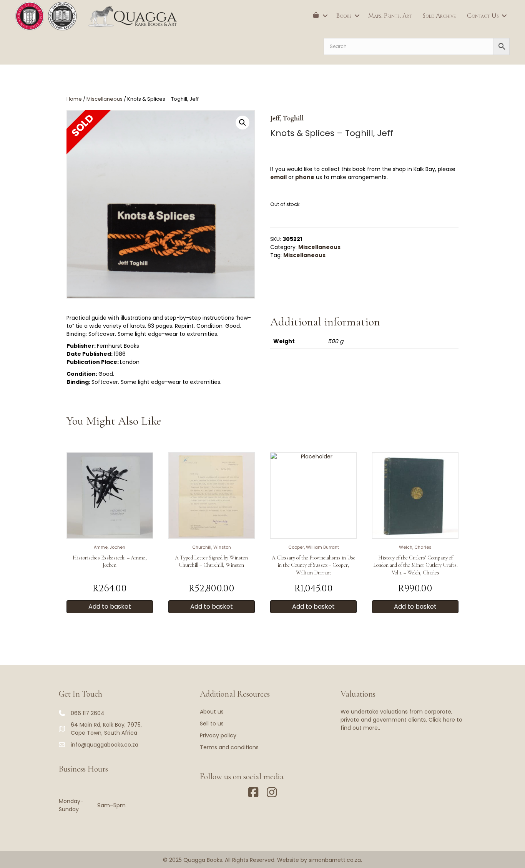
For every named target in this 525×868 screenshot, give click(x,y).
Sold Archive (439, 16)
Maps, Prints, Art (390, 16)
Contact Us (483, 16)
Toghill (293, 118)
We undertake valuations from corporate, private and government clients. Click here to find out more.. (401, 720)
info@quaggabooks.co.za (104, 745)
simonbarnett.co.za (335, 860)
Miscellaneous (104, 99)
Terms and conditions (229, 747)
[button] (325, 16)
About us (212, 711)
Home (74, 99)
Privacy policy (218, 735)
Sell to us (212, 723)
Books (344, 16)
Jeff (275, 118)
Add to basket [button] (109, 606)
